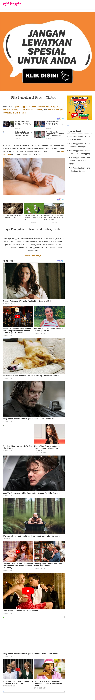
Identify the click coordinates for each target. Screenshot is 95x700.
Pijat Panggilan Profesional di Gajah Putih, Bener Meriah (79, 161)
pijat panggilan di (30, 107)
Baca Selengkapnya (34, 256)
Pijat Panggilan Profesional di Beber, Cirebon (33, 229)
